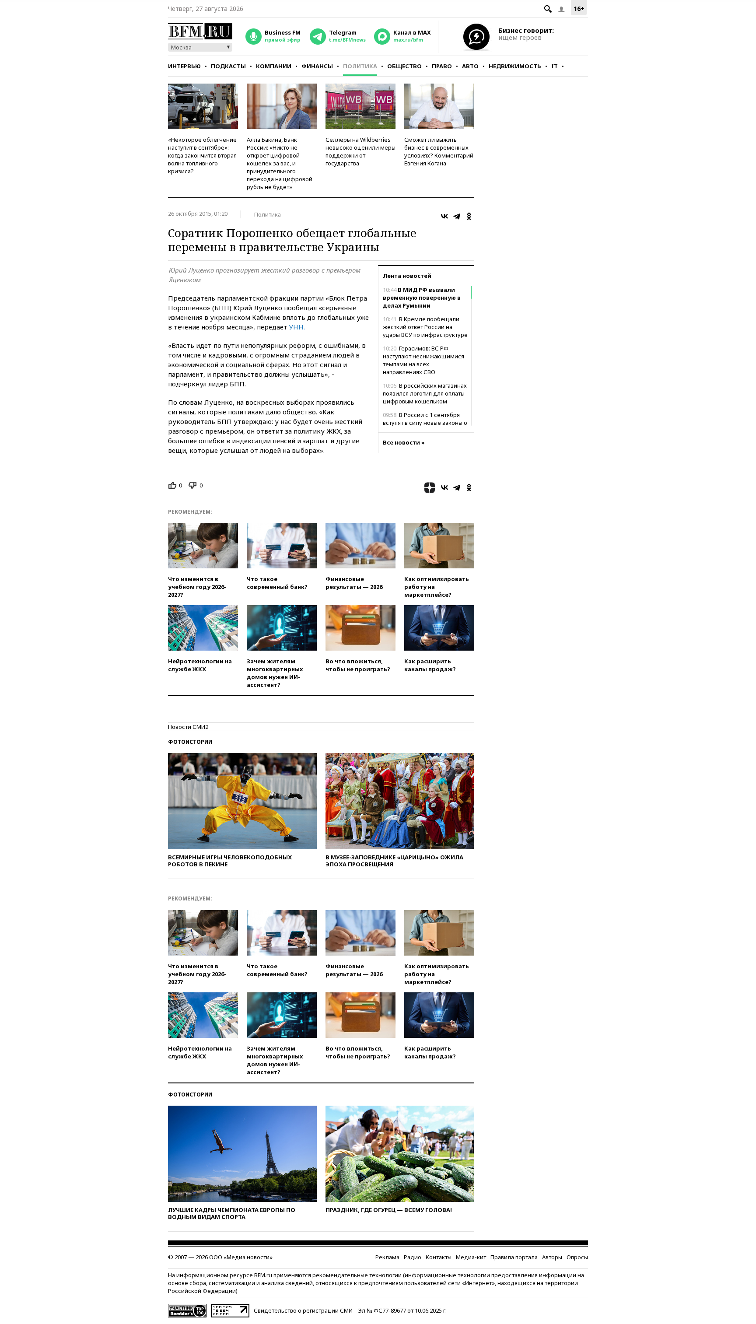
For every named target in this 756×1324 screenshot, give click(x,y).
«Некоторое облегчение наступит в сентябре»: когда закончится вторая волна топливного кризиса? (202, 155)
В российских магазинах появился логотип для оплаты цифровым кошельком (425, 393)
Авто (470, 66)
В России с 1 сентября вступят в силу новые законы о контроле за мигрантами (425, 422)
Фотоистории (190, 742)
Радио (412, 1257)
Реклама (387, 1257)
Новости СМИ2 (188, 727)
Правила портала (514, 1257)
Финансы (317, 66)
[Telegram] (457, 216)
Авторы (552, 1257)
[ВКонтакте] (444, 216)
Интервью (184, 66)
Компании (273, 66)
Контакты (439, 1257)
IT (554, 66)
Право (442, 66)
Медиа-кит (471, 1257)
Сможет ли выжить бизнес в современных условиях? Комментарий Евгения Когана (438, 151)
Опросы (577, 1257)
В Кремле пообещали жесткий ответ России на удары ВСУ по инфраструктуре (425, 327)
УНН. (297, 326)
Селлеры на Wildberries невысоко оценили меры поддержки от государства (361, 151)
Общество (404, 66)
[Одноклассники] (469, 216)
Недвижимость (515, 66)
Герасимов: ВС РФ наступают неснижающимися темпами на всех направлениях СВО (423, 360)
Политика (360, 66)
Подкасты (228, 66)
